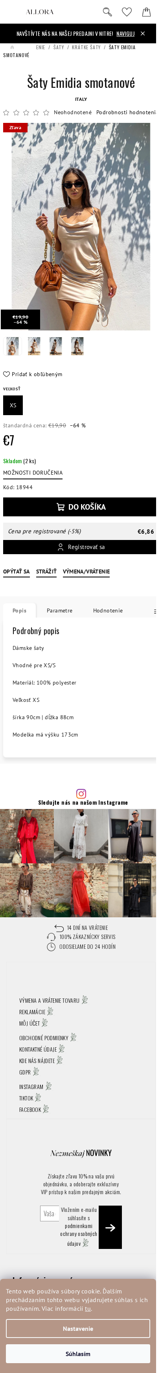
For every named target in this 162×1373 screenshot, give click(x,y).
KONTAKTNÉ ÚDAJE (38, 1049)
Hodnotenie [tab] (108, 610)
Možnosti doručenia (33, 472)
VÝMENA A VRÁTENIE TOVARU (49, 1000)
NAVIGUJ (125, 33)
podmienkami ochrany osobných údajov (78, 1234)
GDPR (25, 1072)
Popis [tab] (19, 610)
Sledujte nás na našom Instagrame (83, 802)
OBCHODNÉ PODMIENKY (43, 1037)
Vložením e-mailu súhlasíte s (78, 1226)
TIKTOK (26, 1098)
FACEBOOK (30, 1109)
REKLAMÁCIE (32, 1011)
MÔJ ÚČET (29, 1023)
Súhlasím (78, 1354)
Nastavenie (78, 1328)
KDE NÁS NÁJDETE (37, 1060)
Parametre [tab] (60, 610)
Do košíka (87, 507)
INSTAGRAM (31, 1086)
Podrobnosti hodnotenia (127, 112)
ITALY (81, 99)
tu (88, 1308)
